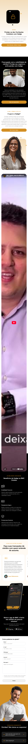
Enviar (14, 680)
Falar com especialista (14, 102)
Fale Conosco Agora (14, 130)
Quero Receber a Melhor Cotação (14, 45)
